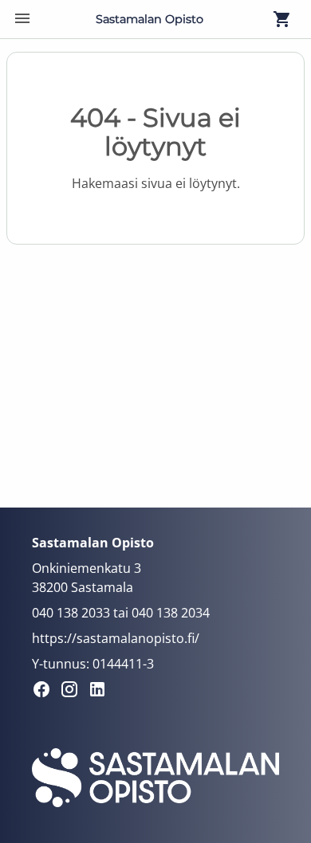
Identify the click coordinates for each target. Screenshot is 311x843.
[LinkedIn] (102, 691)
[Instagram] (74, 691)
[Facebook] (46, 691)
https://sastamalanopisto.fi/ (115, 638)
